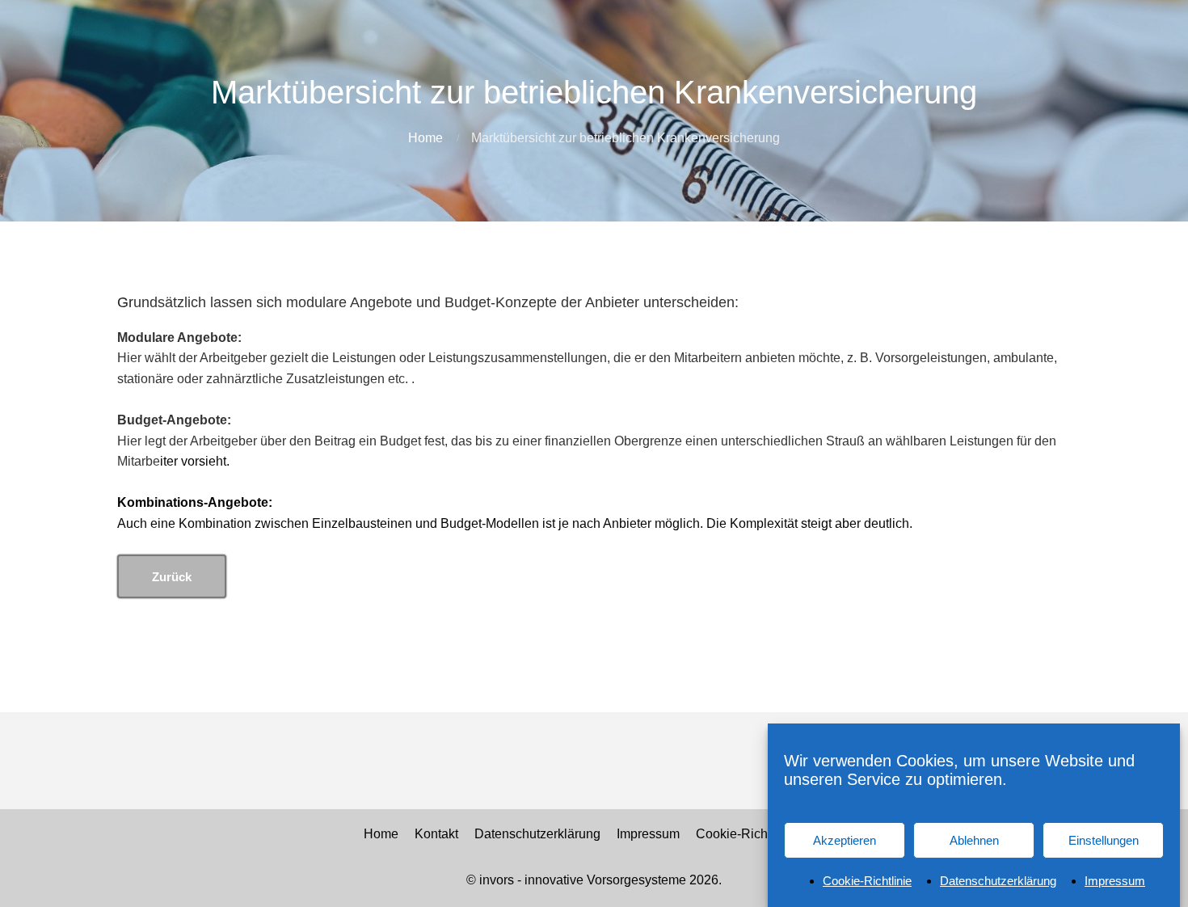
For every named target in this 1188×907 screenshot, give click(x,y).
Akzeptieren (844, 839)
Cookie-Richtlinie (867, 880)
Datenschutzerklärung (998, 880)
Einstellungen (1103, 839)
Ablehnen (974, 839)
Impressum (1115, 880)
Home (425, 138)
